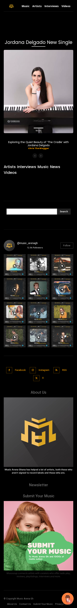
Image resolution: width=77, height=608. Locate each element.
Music (38, 130)
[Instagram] (33, 370)
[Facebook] (9, 370)
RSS (64, 370)
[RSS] (56, 370)
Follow (66, 245)
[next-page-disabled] (40, 155)
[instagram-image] (15, 265)
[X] (36, 378)
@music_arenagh (27, 243)
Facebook (20, 370)
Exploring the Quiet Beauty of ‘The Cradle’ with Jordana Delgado (38, 143)
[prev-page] (35, 155)
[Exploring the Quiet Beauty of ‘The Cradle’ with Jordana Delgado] (38, 91)
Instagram (44, 370)
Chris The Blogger (38, 148)
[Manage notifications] (69, 601)
